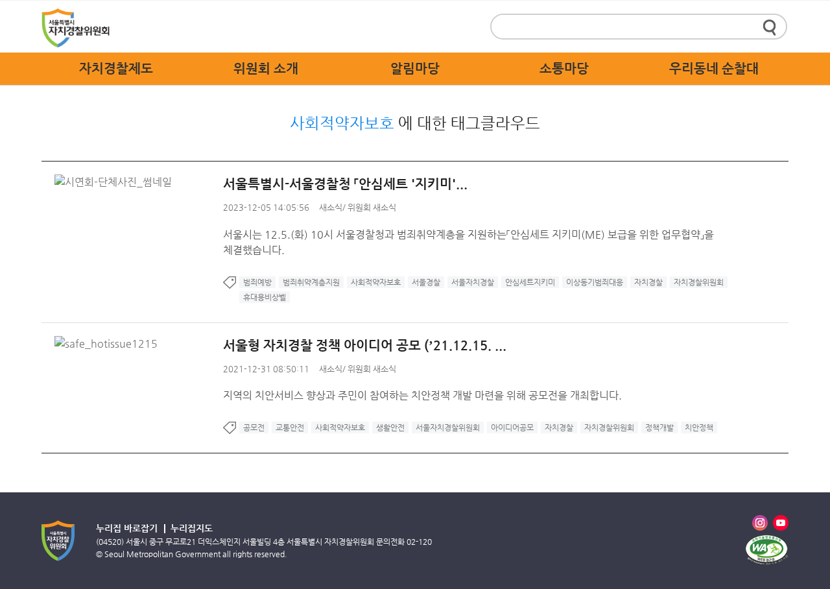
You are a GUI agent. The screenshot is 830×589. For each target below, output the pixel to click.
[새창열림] (766, 550)
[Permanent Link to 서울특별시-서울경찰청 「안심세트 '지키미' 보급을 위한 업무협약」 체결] (116, 182)
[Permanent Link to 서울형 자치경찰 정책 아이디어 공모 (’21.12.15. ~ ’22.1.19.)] (109, 343)
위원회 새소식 (372, 207)
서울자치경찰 (472, 282)
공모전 (254, 427)
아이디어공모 (512, 427)
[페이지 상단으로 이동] (807, 491)
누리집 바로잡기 (127, 528)
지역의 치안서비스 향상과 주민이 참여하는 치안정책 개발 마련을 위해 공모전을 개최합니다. (422, 395)
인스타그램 (760, 523)
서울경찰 (426, 282)
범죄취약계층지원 (311, 282)
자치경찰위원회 (699, 282)
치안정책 (699, 427)
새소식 (330, 207)
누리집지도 (192, 528)
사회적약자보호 (376, 282)
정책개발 (659, 427)
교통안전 (290, 427)
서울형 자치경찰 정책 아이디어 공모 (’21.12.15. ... (364, 345)
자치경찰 (648, 282)
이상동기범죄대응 (594, 282)
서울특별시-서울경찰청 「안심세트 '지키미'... (345, 183)
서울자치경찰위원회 (448, 427)
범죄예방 (257, 282)
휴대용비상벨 (264, 297)
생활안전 (390, 427)
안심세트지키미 (530, 282)
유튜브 (780, 523)
